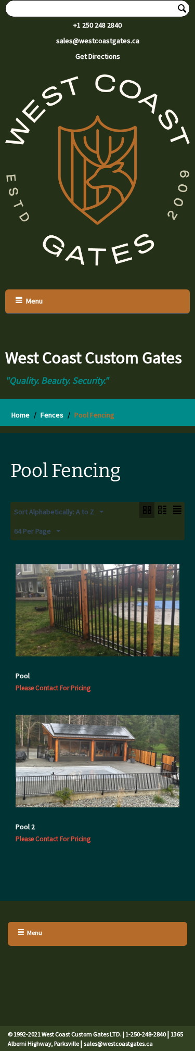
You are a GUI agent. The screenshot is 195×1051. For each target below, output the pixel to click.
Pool (23, 675)
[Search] (182, 9)
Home (20, 415)
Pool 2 (25, 826)
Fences (52, 415)
